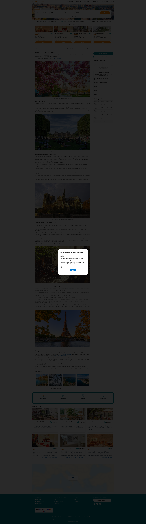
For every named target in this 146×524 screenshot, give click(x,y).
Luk (73, 270)
